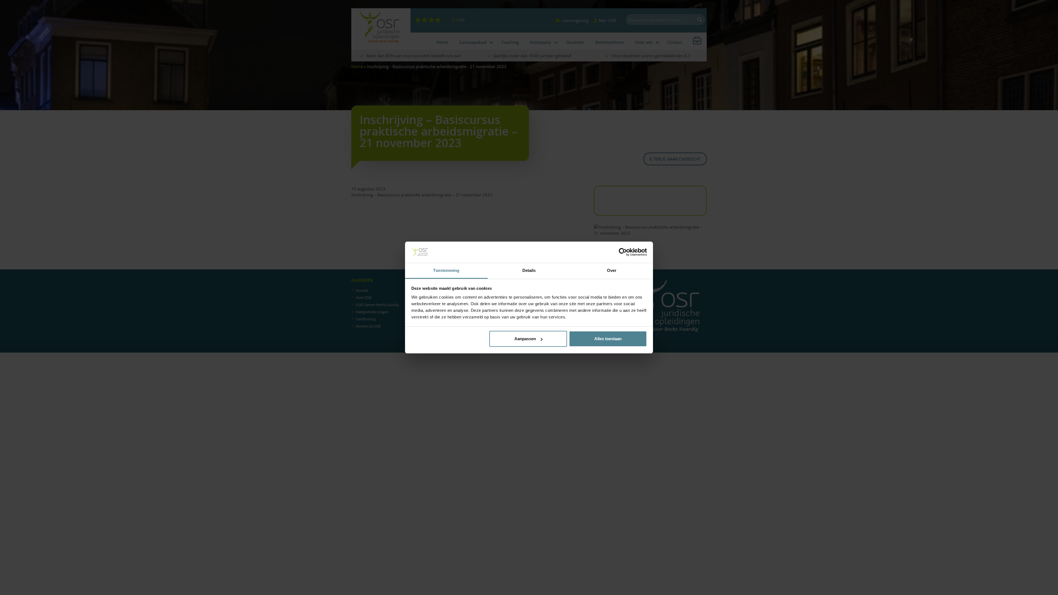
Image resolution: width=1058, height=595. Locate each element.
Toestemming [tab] (446, 270)
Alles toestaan (608, 338)
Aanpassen (525, 338)
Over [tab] (611, 270)
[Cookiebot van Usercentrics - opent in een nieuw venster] (623, 252)
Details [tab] (529, 270)
